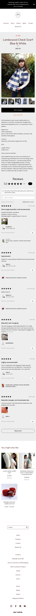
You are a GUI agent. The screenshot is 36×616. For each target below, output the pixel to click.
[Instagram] (11, 606)
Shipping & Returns (18, 598)
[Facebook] (15, 606)
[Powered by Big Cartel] (18, 612)
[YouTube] (25, 606)
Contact (30, 23)
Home (18, 535)
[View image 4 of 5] (25, 101)
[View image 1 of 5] (4, 101)
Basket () (18, 26)
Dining (18, 571)
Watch (24, 23)
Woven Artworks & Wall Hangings (18, 563)
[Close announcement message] (34, 4)
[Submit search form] (27, 527)
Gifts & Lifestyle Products (18, 567)
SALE (18, 579)
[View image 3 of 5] (18, 101)
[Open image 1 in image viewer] (18, 75)
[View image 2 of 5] (11, 101)
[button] (27, 184)
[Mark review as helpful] (33, 232)
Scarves (18, 575)
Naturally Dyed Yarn (18, 558)
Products (6, 23)
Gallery (18, 23)
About (12, 23)
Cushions (18, 554)
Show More (10, 331)
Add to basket (18, 110)
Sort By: (24, 202)
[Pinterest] (20, 606)
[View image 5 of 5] (32, 101)
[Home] (18, 14)
